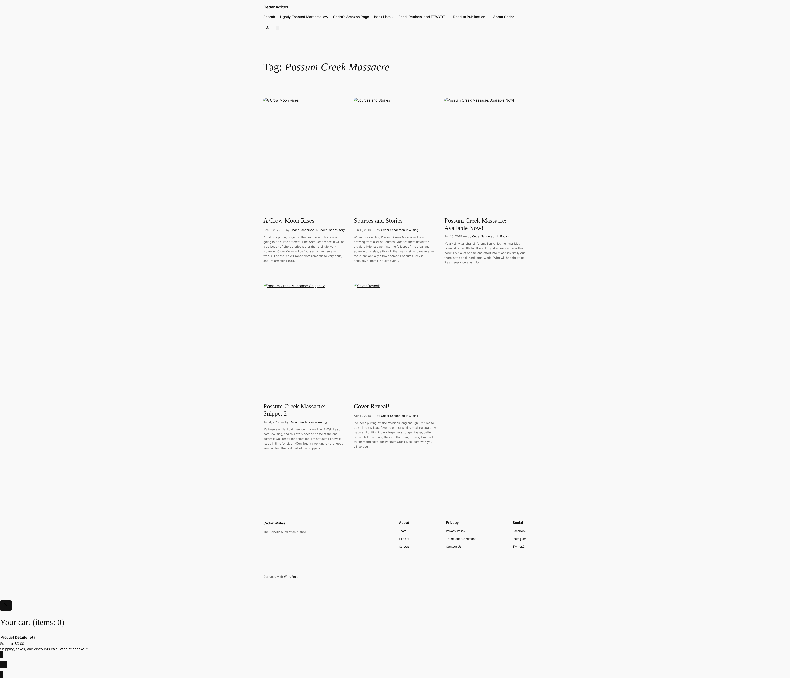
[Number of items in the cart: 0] (277, 28)
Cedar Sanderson (302, 230)
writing (413, 230)
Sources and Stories (378, 220)
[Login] (267, 27)
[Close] (6, 605)
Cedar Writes (275, 7)
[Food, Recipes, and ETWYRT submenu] (447, 17)
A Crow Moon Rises (288, 220)
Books (322, 230)
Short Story (337, 230)
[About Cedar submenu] (516, 17)
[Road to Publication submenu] (487, 17)
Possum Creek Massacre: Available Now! (475, 224)
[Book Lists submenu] (393, 17)
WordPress (291, 576)
